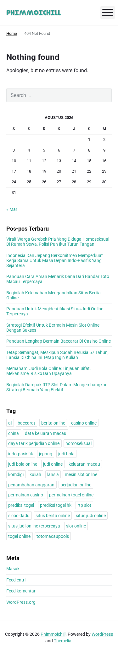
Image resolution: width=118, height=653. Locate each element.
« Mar (11, 209)
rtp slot (84, 505)
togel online (19, 536)
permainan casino (25, 494)
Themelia (62, 640)
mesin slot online (81, 474)
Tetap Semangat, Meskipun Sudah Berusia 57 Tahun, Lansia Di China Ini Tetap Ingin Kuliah (57, 355)
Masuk (13, 568)
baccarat (26, 423)
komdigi (16, 474)
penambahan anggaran (31, 484)
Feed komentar (21, 590)
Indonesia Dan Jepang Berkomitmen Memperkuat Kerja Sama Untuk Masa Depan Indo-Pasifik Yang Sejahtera (54, 260)
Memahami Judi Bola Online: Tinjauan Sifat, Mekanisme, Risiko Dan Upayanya (48, 371)
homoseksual (78, 443)
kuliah (35, 474)
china (13, 433)
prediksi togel (21, 505)
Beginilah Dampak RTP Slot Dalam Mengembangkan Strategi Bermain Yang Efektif (57, 387)
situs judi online (91, 515)
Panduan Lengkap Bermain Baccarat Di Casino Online (58, 341)
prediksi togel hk (55, 505)
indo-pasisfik (20, 453)
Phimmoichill (53, 634)
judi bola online (22, 464)
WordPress (102, 634)
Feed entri (15, 579)
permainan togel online (71, 494)
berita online (53, 423)
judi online (53, 464)
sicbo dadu (19, 515)
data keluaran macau (45, 433)
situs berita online (53, 515)
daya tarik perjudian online (33, 443)
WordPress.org (21, 602)
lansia (53, 474)
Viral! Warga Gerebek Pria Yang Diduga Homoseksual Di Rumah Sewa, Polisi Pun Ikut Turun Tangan (57, 242)
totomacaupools (53, 536)
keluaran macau (84, 464)
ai (10, 423)
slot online (76, 525)
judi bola (66, 453)
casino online (84, 423)
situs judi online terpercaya (34, 525)
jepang (45, 453)
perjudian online (75, 484)
